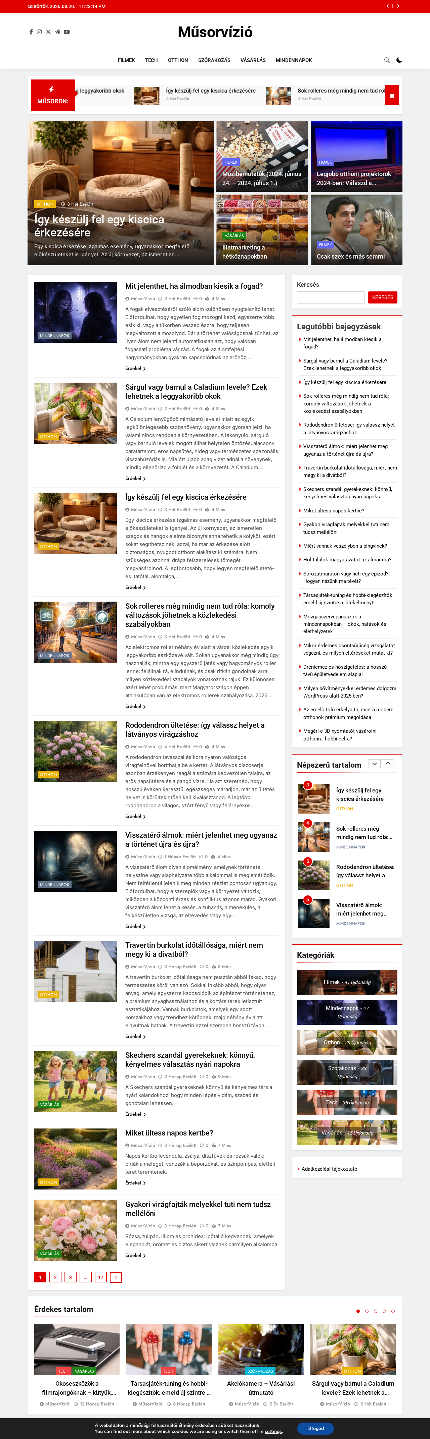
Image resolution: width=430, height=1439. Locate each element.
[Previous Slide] (387, 6)
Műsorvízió (215, 32)
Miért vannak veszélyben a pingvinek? (345, 546)
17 (100, 1277)
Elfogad (315, 1428)
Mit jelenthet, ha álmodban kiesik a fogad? (194, 286)
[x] (48, 32)
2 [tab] (367, 1311)
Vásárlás (253, 60)
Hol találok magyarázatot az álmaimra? (347, 560)
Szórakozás (214, 60)
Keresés (308, 284)
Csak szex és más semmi (351, 256)
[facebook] (31, 32)
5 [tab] (393, 1311)
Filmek (126, 60)
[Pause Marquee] (392, 95)
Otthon (178, 60)
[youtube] (67, 32)
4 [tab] (384, 1311)
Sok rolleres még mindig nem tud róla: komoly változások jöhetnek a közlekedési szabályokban (297, 6)
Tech (151, 60)
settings (273, 1432)
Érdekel (133, 368)
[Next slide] (397, 6)
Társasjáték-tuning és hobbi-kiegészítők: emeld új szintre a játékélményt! (169, 1392)
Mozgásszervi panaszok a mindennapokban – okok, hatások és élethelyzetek (344, 624)
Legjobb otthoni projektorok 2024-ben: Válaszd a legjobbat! (354, 183)
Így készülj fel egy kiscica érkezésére (132, 91)
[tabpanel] (77, 1366)
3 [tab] (375, 1311)
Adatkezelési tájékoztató (329, 1169)
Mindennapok (294, 60)
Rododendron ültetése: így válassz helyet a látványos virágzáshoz (365, 837)
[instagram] (39, 32)
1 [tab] (358, 1311)
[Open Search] (387, 60)
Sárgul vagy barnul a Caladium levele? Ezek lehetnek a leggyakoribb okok (353, 1392)
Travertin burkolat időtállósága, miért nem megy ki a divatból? (366, 913)
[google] (57, 32)
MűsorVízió (143, 298)
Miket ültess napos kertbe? (169, 1133)
